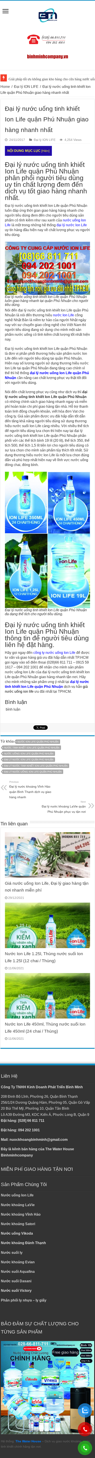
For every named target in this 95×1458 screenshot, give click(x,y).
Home (5, 87)
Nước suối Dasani (16, 1281)
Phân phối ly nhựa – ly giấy (23, 1300)
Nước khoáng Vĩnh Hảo (21, 1214)
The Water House (28, 1441)
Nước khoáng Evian (18, 1262)
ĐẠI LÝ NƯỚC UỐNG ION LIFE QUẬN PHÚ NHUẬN (33, 771)
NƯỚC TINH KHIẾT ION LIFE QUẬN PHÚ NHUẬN (31, 747)
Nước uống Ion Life (17, 1195)
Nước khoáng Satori (18, 1224)
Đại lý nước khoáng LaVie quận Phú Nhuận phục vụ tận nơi (64, 806)
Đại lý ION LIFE (26, 87)
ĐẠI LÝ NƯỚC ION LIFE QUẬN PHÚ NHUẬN (28, 759)
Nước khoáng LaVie (18, 1205)
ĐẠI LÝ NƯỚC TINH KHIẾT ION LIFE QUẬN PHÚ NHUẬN (36, 765)
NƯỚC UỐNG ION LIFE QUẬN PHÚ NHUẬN (28, 753)
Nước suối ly (12, 1252)
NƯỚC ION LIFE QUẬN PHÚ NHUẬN (38, 741)
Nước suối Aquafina (18, 1271)
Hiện (45, 151)
